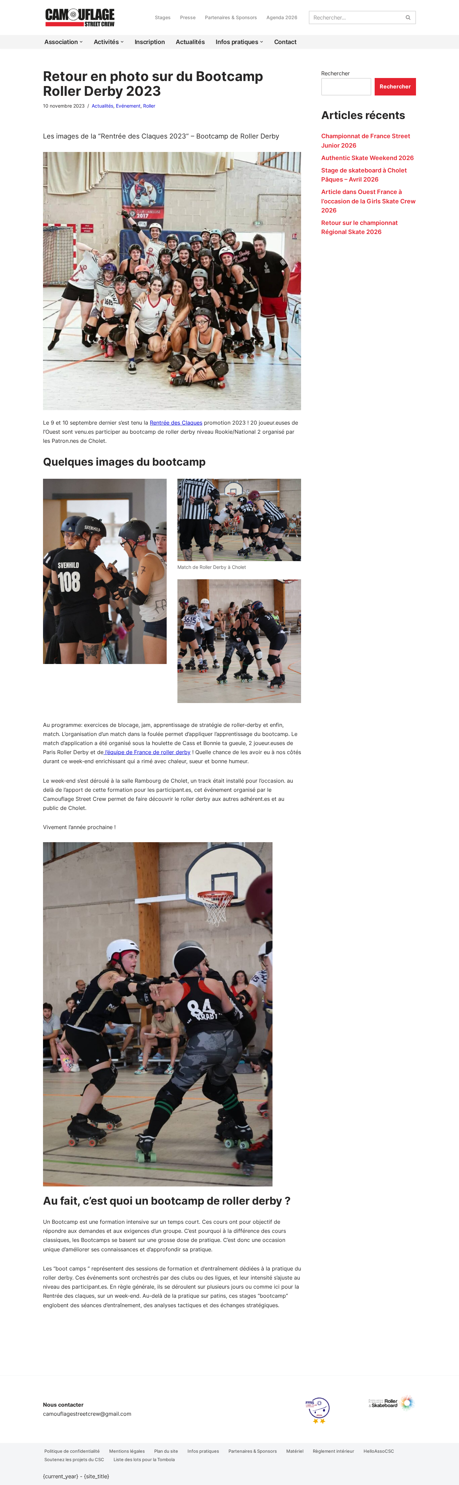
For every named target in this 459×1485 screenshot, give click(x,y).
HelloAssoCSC (379, 1451)
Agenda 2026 (281, 17)
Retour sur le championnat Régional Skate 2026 (359, 227)
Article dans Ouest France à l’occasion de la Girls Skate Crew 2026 (368, 200)
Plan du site (166, 1451)
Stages (163, 17)
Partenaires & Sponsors (231, 17)
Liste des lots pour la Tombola (144, 1459)
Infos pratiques (203, 1451)
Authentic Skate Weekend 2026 (367, 157)
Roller (149, 106)
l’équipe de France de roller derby (147, 752)
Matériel (294, 1451)
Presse (188, 17)
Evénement (128, 106)
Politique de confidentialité (72, 1451)
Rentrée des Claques (176, 422)
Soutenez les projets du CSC (74, 1459)
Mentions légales (127, 1451)
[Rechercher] (408, 17)
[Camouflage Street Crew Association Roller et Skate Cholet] (80, 17)
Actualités (190, 41)
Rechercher (335, 73)
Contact (285, 41)
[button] (81, 41)
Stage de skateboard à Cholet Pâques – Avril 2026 (364, 175)
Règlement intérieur (333, 1451)
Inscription (150, 41)
